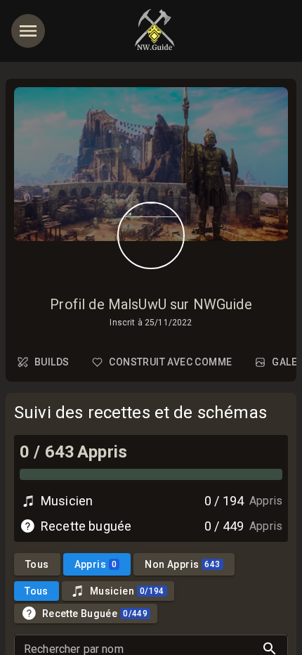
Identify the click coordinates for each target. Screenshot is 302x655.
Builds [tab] (51, 362)
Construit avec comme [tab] (170, 362)
